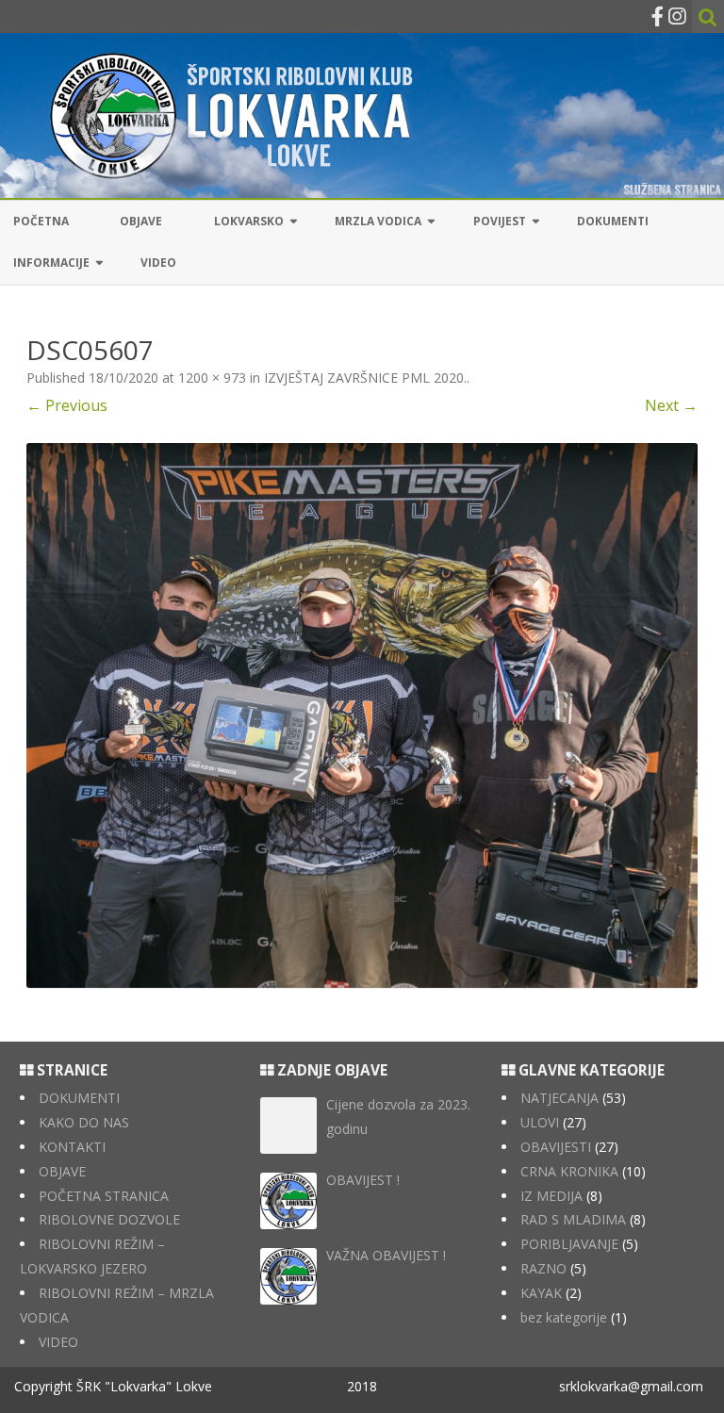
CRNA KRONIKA (569, 1171)
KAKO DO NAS (84, 1122)
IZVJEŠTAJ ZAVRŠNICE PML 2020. (365, 377)
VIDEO (158, 263)
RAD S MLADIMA (573, 1219)
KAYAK (541, 1293)
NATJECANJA (559, 1098)
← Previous (66, 405)
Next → (671, 405)
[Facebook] (657, 16)
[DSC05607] (362, 715)
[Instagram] (676, 16)
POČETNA (41, 221)
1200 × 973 (212, 377)
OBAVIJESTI (555, 1147)
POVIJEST (499, 221)
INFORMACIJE (51, 263)
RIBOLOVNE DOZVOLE (109, 1219)
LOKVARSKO (249, 221)
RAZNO (543, 1268)
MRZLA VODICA (378, 221)
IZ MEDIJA (551, 1196)
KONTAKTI (72, 1147)
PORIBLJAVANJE (569, 1244)
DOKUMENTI (613, 221)
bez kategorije (563, 1317)
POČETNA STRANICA (104, 1196)
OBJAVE (141, 221)
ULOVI (539, 1122)
